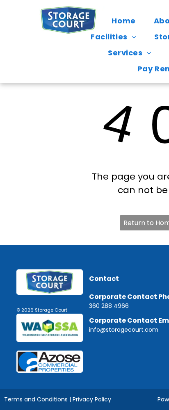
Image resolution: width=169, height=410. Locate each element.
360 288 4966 (109, 306)
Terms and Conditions (36, 399)
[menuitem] (125, 21)
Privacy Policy (92, 399)
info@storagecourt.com (123, 330)
